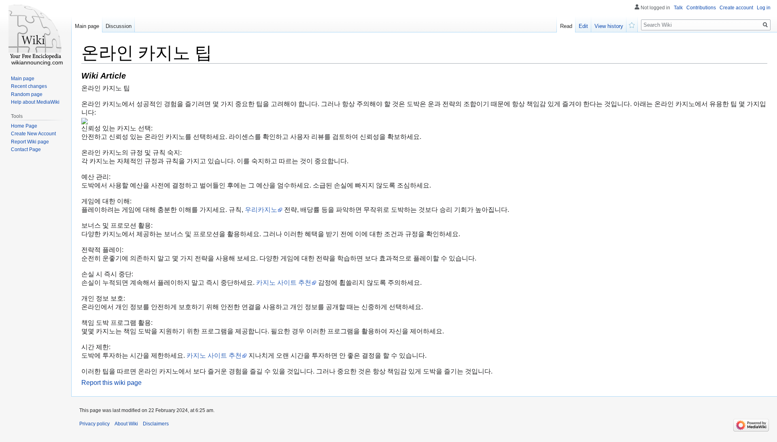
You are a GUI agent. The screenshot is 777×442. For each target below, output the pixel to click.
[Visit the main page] (35, 32)
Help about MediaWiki (35, 102)
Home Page (24, 126)
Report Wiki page (30, 142)
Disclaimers (156, 424)
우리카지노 (261, 209)
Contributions (701, 8)
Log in (764, 8)
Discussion (119, 26)
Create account (736, 8)
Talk (678, 8)
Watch (632, 24)
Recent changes (29, 86)
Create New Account (33, 134)
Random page (26, 94)
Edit (583, 26)
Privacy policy (94, 424)
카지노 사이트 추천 (283, 282)
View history (608, 26)
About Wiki (126, 424)
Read (566, 26)
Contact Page (26, 149)
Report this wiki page (111, 382)
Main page (87, 26)
